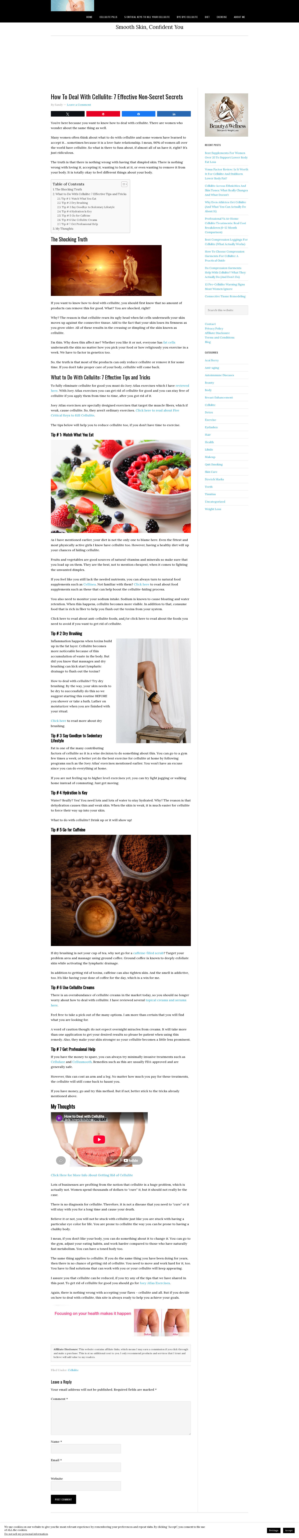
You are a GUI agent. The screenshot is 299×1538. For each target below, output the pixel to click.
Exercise (210, 419)
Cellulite (73, 1370)
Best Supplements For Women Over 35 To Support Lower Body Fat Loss (226, 157)
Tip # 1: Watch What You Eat (78, 198)
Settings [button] (273, 1530)
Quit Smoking (214, 464)
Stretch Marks (214, 479)
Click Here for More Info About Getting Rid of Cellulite (92, 1175)
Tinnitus (210, 494)
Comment (59, 1399)
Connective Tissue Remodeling (225, 296)
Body (208, 390)
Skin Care (211, 472)
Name (56, 1442)
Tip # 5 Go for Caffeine (76, 215)
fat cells (169, 342)
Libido (209, 449)
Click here (141, 584)
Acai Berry (212, 360)
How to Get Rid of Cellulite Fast (78, 5)
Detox (209, 412)
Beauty (209, 382)
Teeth (208, 486)
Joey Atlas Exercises (155, 1283)
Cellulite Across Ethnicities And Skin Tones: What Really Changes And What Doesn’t (226, 190)
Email (56, 1460)
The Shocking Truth (68, 189)
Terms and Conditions (219, 337)
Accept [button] (289, 1530)
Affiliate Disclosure (217, 333)
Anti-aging (212, 367)
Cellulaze (58, 1062)
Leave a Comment (79, 104)
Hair (208, 434)
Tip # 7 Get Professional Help (79, 224)
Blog (208, 342)
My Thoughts (64, 228)
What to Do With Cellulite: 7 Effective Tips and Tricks (91, 194)
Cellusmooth (82, 1062)
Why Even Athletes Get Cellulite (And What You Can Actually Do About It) (225, 206)
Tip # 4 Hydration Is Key (77, 211)
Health (209, 442)
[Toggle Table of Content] (122, 184)
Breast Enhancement (219, 397)
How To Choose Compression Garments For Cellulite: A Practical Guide (224, 256)
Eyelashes (211, 427)
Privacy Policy (214, 328)
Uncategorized (215, 501)
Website (57, 1479)
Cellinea (89, 584)
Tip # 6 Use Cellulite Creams (79, 220)
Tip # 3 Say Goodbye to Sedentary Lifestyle (88, 207)
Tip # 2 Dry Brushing (75, 202)
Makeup (210, 457)
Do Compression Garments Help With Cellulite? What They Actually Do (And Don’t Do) (225, 272)
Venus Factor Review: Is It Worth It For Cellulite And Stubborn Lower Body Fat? (226, 174)
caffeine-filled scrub (148, 953)
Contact (210, 324)
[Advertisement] (149, 62)
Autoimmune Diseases (219, 375)
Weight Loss (213, 509)
